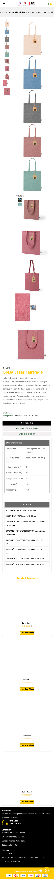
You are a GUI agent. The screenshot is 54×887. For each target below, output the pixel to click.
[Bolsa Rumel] (27, 771)
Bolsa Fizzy (27, 679)
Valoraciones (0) (27, 434)
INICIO (4, 857)
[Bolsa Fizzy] (27, 658)
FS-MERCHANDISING (19, 857)
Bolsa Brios (27, 735)
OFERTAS (16, 862)
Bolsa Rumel (27, 792)
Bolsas (31, 12)
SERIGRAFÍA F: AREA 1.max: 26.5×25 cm (21, 510)
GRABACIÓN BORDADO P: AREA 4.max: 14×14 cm (25, 564)
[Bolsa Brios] (27, 714)
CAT (8, 857)
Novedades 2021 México (28, 416)
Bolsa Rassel (27, 623)
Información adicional (27, 428)
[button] (49, 3)
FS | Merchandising (16, 12)
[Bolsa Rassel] (27, 602)
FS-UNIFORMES (34, 857)
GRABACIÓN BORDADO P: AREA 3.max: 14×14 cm (25, 559)
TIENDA (11, 853)
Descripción (27, 423)
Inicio (2, 12)
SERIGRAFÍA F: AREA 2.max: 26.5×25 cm (21, 516)
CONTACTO (7, 862)
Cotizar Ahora (28, 633)
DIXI (42, 857)
